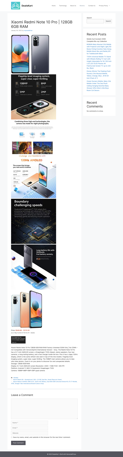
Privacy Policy (103, 5)
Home (54, 5)
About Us (73, 5)
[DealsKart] (15, 5)
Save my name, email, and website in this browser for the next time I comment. (42, 437)
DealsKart (27, 5)
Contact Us (91, 5)
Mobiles (82, 5)
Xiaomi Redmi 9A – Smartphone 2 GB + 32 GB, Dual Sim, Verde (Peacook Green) (37, 379)
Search (89, 18)
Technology (63, 5)
